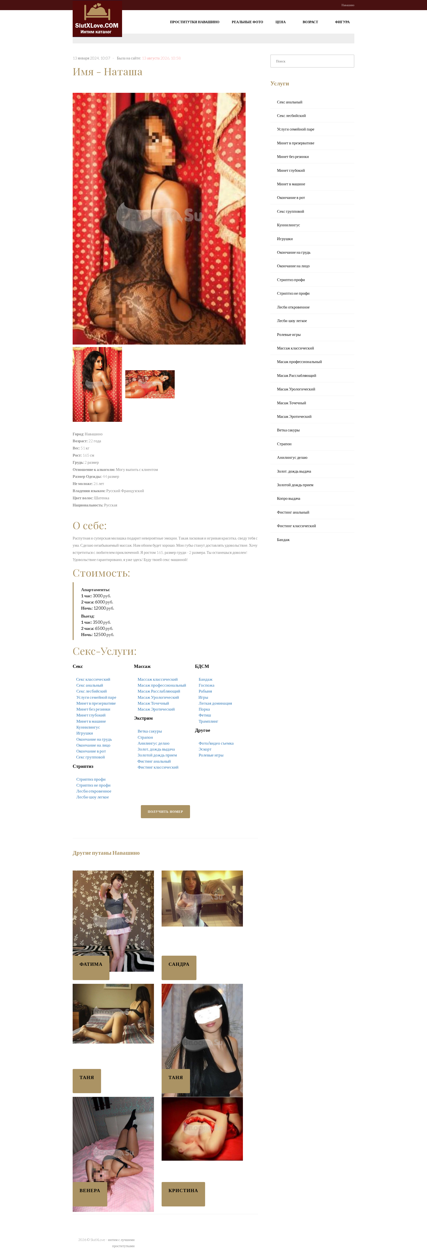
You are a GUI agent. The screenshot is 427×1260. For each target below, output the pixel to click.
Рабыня (205, 691)
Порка (204, 709)
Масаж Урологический (158, 697)
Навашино (348, 5)
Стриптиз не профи (93, 785)
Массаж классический (158, 679)
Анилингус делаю (154, 743)
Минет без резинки (93, 709)
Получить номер (165, 812)
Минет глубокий (91, 714)
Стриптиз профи (91, 779)
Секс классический (93, 679)
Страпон (145, 737)
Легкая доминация (215, 703)
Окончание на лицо (93, 745)
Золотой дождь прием (157, 754)
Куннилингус (88, 727)
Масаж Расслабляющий (159, 691)
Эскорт (205, 749)
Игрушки (84, 733)
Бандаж (206, 679)
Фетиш (205, 714)
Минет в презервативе (96, 703)
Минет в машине (91, 721)
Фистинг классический (158, 767)
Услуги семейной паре (96, 697)
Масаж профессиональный (162, 685)
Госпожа (206, 685)
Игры (203, 697)
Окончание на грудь (94, 739)
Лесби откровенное (93, 791)
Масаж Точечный (153, 703)
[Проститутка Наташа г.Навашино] (160, 217)
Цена (281, 22)
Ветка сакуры (150, 731)
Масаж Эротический (156, 709)
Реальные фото (247, 22)
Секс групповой (90, 756)
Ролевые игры (211, 754)
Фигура (342, 22)
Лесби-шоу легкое (92, 796)
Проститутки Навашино (194, 22)
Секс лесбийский (91, 691)
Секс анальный (89, 685)
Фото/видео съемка (216, 743)
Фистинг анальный (154, 761)
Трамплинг (208, 721)
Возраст (311, 22)
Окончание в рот (91, 751)
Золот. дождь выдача (156, 749)
